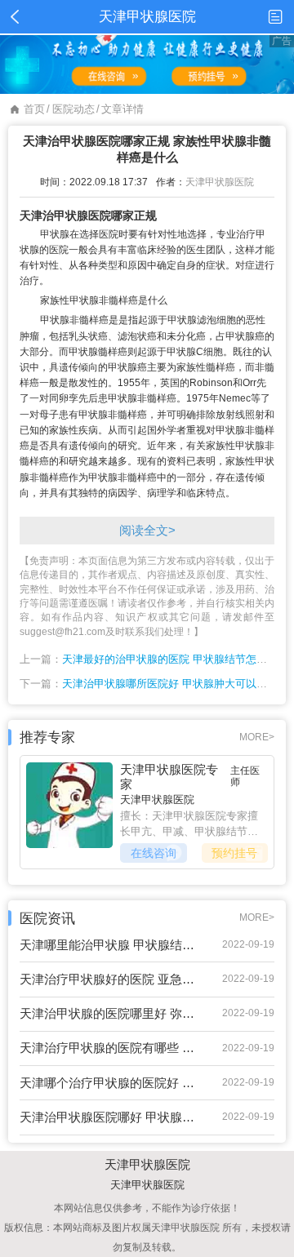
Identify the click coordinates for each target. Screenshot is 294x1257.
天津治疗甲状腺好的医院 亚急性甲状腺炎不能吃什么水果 (109, 979)
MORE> (256, 737)
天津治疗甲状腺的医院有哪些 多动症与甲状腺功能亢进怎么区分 (109, 1048)
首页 (34, 109)
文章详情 (122, 109)
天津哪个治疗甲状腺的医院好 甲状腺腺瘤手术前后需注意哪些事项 (109, 1083)
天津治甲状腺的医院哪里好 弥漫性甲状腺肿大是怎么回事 (109, 1013)
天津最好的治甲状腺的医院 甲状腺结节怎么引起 (175, 659)
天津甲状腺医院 (219, 182)
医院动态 (73, 109)
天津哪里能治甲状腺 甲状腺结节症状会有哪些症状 (109, 945)
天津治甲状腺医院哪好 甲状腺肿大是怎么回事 (109, 1117)
